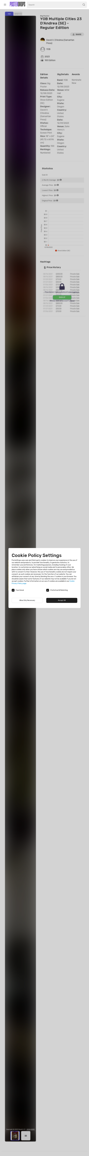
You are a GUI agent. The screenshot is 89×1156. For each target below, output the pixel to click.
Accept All (62, 600)
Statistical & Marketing (59, 590)
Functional (20, 590)
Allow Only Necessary (27, 600)
